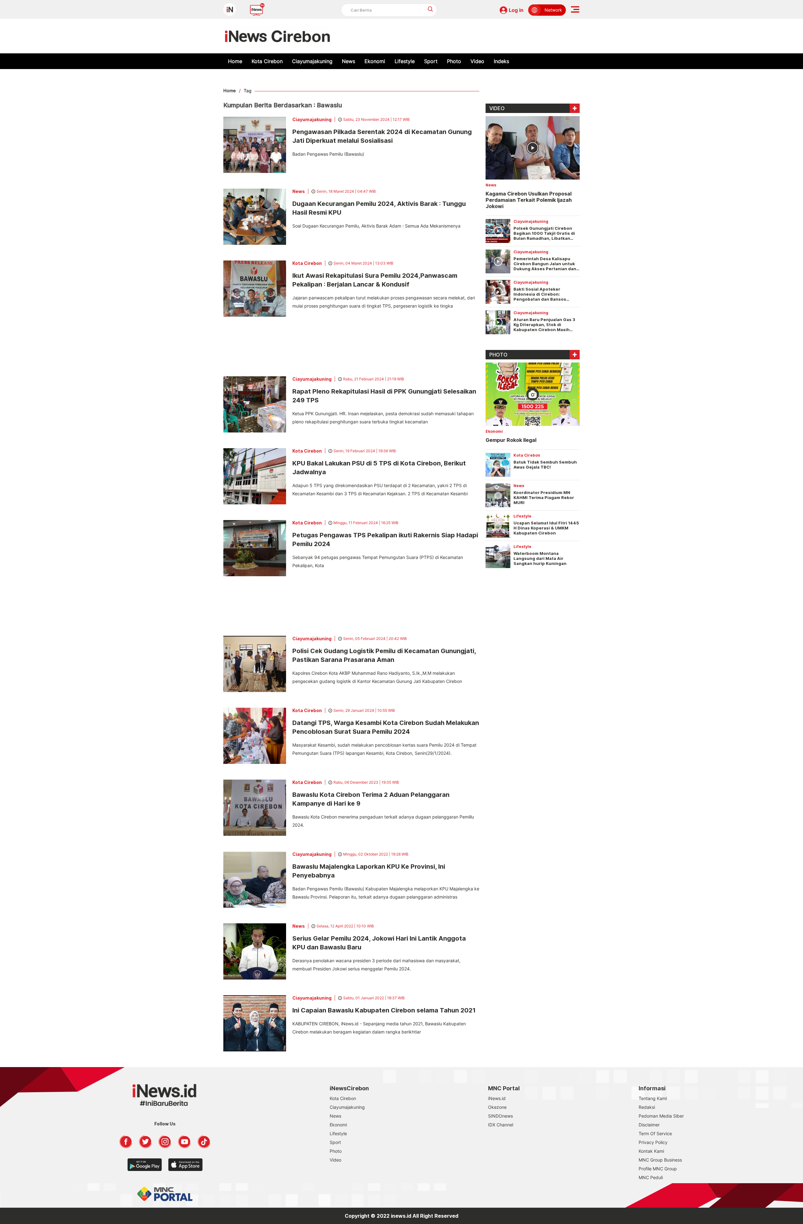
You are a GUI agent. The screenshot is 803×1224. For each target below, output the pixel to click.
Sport (431, 61)
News (348, 61)
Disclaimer (649, 1124)
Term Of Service (655, 1133)
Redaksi (647, 1107)
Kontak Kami (651, 1151)
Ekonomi (374, 61)
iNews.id (497, 1098)
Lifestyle (405, 61)
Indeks (501, 61)
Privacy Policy (653, 1142)
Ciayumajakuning (312, 61)
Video (477, 61)
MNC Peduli (651, 1177)
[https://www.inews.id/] (277, 36)
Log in (516, 10)
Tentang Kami (653, 1098)
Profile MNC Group (658, 1168)
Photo (454, 61)
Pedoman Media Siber (661, 1116)
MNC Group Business (660, 1159)
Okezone (497, 1107)
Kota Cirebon (267, 61)
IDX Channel (500, 1124)
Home (235, 61)
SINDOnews (500, 1116)
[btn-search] (430, 8)
